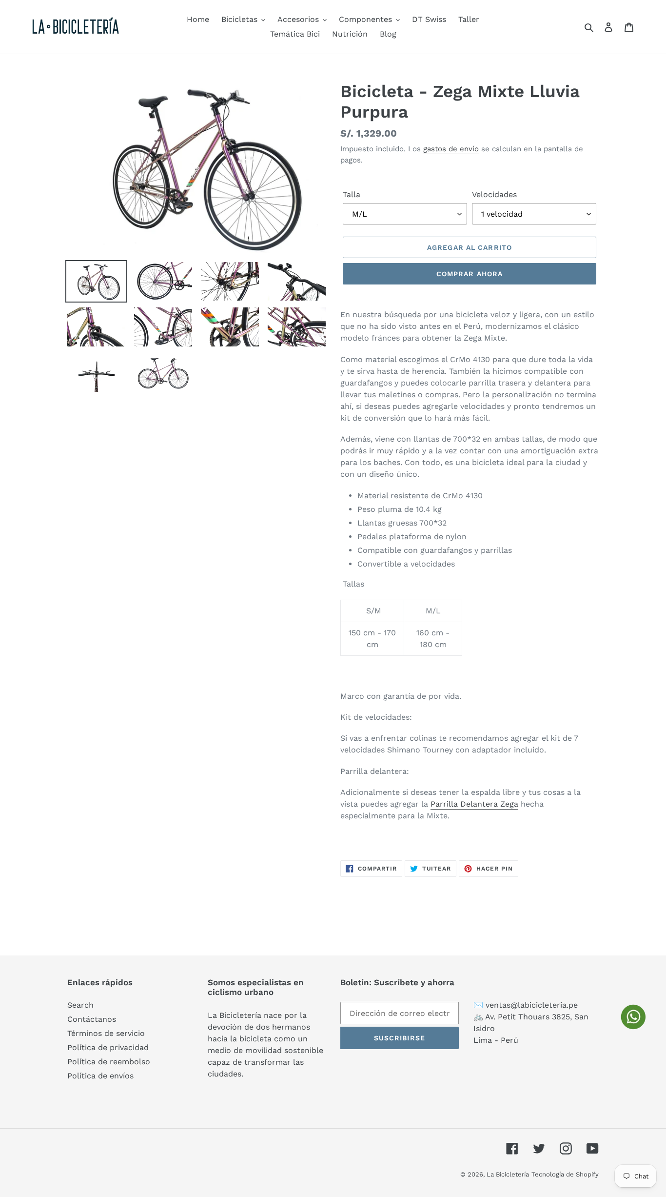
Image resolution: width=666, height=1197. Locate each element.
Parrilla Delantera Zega (474, 804)
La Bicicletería (508, 1174)
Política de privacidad (108, 1047)
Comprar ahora (469, 274)
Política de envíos (100, 1075)
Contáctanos (91, 1019)
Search (80, 1005)
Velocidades (494, 194)
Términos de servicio (106, 1033)
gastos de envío (451, 148)
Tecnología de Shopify (565, 1174)
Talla (351, 194)
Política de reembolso (108, 1061)
